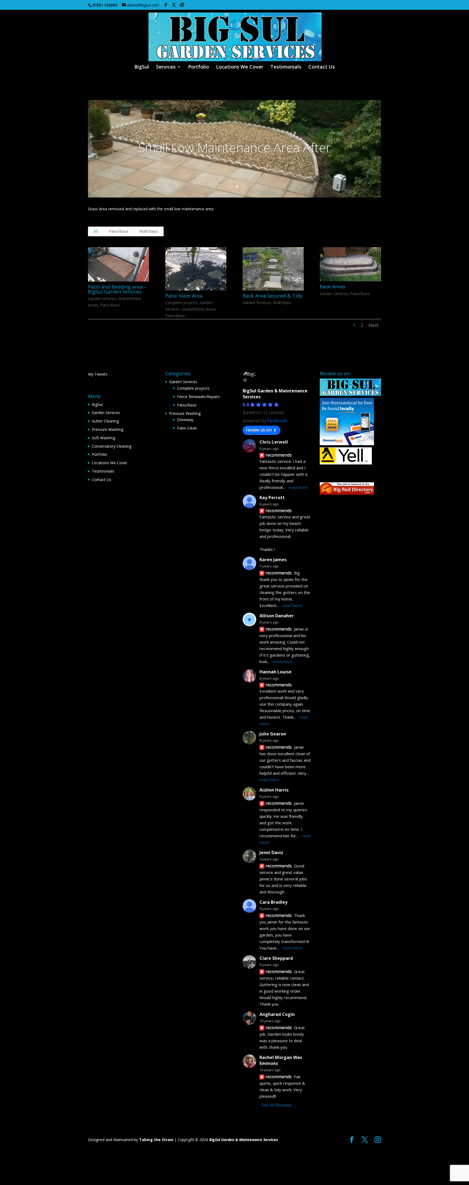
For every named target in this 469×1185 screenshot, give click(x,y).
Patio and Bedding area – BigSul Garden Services (117, 289)
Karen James (273, 560)
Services (166, 67)
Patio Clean (187, 428)
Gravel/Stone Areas (199, 309)
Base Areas (332, 286)
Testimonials (285, 67)
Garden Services (102, 298)
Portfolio (198, 67)
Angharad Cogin (277, 1014)
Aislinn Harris (274, 790)
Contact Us (321, 67)
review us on (259, 430)
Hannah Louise (275, 672)
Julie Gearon (272, 734)
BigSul (141, 67)
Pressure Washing (107, 429)
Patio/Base (118, 231)
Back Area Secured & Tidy (272, 295)
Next (373, 325)
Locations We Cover (239, 67)
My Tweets (97, 374)
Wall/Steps (149, 231)
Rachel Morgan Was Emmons (280, 1060)
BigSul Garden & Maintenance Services (243, 1139)
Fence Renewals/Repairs (198, 396)
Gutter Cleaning (105, 421)
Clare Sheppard (276, 958)
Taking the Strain (156, 1139)
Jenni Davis (271, 852)
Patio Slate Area (183, 295)
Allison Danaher (276, 616)
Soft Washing (103, 437)
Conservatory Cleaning (111, 446)
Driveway (185, 419)
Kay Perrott (272, 498)
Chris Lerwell (273, 442)
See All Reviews (276, 1105)
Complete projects (181, 302)
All (96, 231)
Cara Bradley (273, 902)
